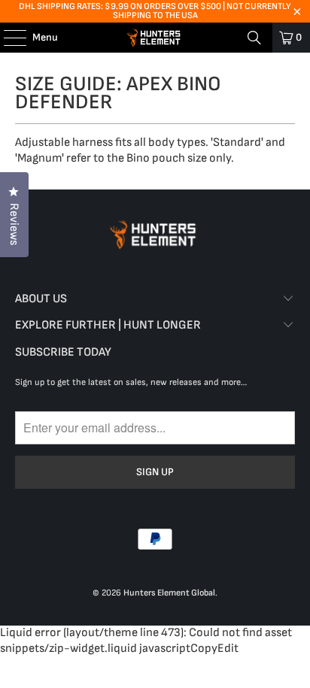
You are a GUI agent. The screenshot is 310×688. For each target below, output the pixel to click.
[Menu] (7, 38)
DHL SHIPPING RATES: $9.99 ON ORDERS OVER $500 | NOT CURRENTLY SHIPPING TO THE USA (155, 11)
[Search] (254, 38)
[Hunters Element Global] (155, 38)
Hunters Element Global (169, 593)
